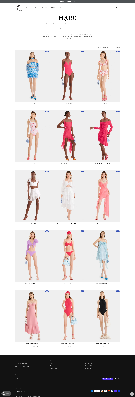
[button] (31, 7)
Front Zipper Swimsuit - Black (102, 343)
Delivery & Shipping (89, 365)
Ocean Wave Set (32, 103)
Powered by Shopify (36, 396)
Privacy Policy (88, 368)
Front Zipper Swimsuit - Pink (67, 343)
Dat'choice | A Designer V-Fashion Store (25, 396)
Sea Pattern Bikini (103, 103)
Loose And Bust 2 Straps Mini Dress (102, 283)
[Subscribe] (38, 378)
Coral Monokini (32, 163)
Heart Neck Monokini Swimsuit (67, 103)
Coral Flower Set (32, 223)
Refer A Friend (53, 365)
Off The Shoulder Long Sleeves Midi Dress (103, 163)
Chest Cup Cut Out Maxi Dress (32, 343)
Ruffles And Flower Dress (102, 223)
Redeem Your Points (54, 368)
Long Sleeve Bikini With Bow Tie (32, 283)
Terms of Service (89, 370)
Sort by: (99, 47)
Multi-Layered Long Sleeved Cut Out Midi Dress (67, 223)
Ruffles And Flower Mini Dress (67, 163)
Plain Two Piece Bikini (67, 283)
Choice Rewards (53, 363)
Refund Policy (88, 363)
